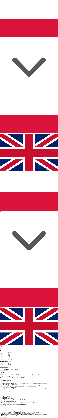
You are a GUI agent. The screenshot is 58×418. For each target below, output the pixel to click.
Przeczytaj (9, 376)
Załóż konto (2, 417)
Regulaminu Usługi (14, 374)
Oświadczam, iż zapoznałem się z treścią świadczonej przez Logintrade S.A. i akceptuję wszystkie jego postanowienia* (20, 374)
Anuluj (5, 417)
